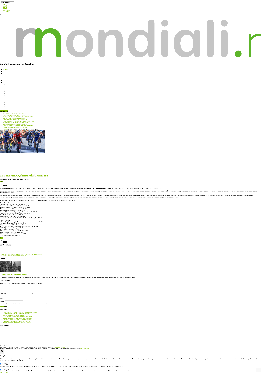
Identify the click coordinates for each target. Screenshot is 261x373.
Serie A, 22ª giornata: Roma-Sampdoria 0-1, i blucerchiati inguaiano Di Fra (21, 254)
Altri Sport (6, 71)
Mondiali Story (7, 77)
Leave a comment (21, 179)
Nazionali (5, 73)
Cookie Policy (64, 347)
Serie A (7, 91)
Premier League (10, 95)
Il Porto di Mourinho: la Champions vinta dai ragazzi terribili (18, 125)
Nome (2, 296)
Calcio (4, 80)
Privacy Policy (6, 11)
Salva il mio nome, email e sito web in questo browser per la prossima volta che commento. (25, 304)
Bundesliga (8, 99)
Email (2, 298)
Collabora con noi (6, 10)
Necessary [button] (2, 362)
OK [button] (81, 348)
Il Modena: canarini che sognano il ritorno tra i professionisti (18, 121)
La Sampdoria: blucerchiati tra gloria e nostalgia (15, 124)
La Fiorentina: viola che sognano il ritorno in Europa (16, 122)
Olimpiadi (5, 79)
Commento (3, 293)
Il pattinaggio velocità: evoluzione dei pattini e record (16, 321)
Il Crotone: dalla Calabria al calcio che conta (14, 115)
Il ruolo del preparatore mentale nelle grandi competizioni (17, 316)
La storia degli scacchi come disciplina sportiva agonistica (17, 318)
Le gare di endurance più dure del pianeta (13, 275)
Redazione (5, 8)
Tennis (7, 86)
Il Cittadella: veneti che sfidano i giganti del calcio (15, 127)
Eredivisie (8, 102)
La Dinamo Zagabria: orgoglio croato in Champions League (18, 116)
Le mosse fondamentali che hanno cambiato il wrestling (17, 322)
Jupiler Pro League (10, 108)
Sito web (2, 301)
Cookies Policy (85, 348)
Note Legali (5, 7)
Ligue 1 (7, 101)
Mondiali (5, 75)
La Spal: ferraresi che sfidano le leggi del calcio (14, 113)
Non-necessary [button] (4, 368)
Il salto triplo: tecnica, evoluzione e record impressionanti (17, 319)
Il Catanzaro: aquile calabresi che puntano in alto (15, 119)
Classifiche (6, 90)
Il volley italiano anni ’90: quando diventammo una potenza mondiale (20, 312)
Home (4, 4)
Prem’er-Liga (9, 106)
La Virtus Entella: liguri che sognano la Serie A (14, 118)
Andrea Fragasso (4, 179)
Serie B (7, 93)
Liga (6, 97)
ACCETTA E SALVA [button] (4, 372)
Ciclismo (5, 69)
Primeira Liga (9, 104)
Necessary (4, 363)
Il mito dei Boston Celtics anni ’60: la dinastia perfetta (16, 313)
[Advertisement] (130, 163)
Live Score (6, 82)
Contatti (5, 6)
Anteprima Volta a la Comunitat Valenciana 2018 (13, 255)
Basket (7, 88)
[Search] (0, 14)
